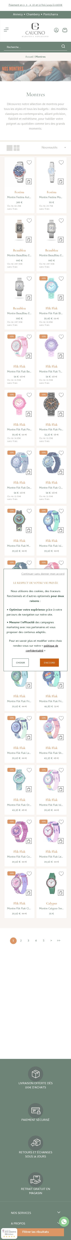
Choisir (20, 663)
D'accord (49, 663)
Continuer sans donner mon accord (42, 574)
